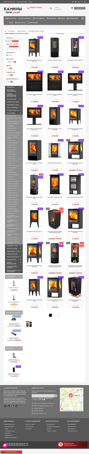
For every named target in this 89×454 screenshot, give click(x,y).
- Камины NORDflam (12, 183)
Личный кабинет (72, 424)
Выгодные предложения (11, 90)
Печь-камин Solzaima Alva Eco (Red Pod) (34, 61)
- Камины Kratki (11, 172)
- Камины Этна (11, 213)
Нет (10, 75)
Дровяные (11, 61)
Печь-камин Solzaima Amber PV (75, 60)
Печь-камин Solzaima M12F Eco (75, 197)
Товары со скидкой (51, 431)
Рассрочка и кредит (22, 1)
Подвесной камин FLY (14, 287)
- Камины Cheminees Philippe (12, 138)
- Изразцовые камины (13, 121)
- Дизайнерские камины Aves (13, 118)
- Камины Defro (11, 140)
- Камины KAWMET (12, 167)
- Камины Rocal (11, 190)
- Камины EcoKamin (12, 142)
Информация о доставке (11, 437)
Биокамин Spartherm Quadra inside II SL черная (14, 339)
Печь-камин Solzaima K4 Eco (55, 163)
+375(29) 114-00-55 (35, 7)
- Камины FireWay (11, 149)
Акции (11, 22)
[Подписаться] (55, 395)
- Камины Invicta (11, 158)
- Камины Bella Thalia (13, 135)
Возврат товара (29, 426)
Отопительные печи (13, 110)
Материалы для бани (14, 257)
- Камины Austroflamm (13, 132)
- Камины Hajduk (11, 154)
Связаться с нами (30, 424)
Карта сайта (29, 428)
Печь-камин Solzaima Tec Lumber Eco (75, 300)
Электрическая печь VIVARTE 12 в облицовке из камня (14, 360)
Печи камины (11, 113)
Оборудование (73, 18)
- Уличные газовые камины (12, 235)
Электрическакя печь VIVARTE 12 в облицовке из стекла (14, 374)
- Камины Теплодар (12, 240)
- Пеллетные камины (12, 228)
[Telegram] (12, 406)
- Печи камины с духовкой (11, 231)
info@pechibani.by (38, 408)
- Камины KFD (10, 170)
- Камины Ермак (11, 206)
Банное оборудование (12, 263)
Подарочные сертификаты (53, 426)
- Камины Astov (11, 130)
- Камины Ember (11, 145)
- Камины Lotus (11, 179)
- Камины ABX (10, 126)
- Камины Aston (11, 128)
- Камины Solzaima (12, 197)
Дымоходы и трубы (13, 251)
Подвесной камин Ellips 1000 (14, 303)
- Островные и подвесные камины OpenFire (12, 221)
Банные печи (12, 18)
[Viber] (16, 406)
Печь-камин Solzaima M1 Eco (55, 197)
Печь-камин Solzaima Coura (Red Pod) (55, 129)
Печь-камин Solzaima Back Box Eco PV (54, 95)
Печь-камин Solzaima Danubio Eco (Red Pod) (75, 129)
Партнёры (49, 428)
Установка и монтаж (10, 431)
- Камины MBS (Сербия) (13, 181)
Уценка (62, 18)
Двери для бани (12, 248)
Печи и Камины (40, 18)
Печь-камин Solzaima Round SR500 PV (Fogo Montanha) (75, 266)
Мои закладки (71, 428)
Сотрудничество (9, 435)
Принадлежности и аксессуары (13, 271)
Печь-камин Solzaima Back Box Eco (34, 95)
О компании (8, 433)
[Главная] (5, 31)
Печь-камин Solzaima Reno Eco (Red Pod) (34, 266)
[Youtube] (9, 406)
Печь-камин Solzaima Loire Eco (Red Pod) (75, 163)
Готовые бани (11, 259)
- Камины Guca (11, 152)
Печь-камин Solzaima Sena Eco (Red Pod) (54, 300)
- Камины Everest (12, 147)
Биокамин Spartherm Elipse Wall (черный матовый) (14, 324)
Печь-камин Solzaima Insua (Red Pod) (34, 163)
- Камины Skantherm (12, 195)
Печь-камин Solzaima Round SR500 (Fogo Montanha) (55, 266)
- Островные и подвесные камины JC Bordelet (13, 216)
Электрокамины (25, 18)
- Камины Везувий (12, 204)
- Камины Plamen (11, 188)
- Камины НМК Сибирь (13, 211)
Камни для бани (12, 254)
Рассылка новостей (72, 431)
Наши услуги (21, 22)
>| (58, 315)
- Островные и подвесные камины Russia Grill (12, 225)
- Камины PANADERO (12, 186)
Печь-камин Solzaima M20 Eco (34, 231)
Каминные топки (12, 245)
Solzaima (15, 41)
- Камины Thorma (12, 202)
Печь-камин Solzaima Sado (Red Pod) (34, 300)
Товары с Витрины (13, 102)
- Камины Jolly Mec (12, 161)
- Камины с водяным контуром (13, 243)
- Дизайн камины (11, 115)
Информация (33, 22)
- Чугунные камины (12, 237)
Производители (50, 424)
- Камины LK (10, 177)
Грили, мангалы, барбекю (12, 267)
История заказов (72, 426)
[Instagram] (5, 406)
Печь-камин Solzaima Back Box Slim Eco (75, 95)
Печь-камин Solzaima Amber (55, 60)
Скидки (31, 1)
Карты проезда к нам (9, 1)
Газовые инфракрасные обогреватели (11, 95)
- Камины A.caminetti (13, 123)
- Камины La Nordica (12, 174)
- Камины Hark (11, 156)
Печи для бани (11, 99)
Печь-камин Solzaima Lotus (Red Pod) (34, 198)
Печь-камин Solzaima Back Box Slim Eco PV (34, 129)
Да (9, 68)
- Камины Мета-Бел (12, 208)
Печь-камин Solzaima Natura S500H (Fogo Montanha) (55, 232)
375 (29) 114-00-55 (38, 411)
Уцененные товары (13, 105)
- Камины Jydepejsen (12, 165)
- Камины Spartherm (12, 199)
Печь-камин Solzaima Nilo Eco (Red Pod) (75, 232)
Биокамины (52, 18)
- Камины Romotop (12, 192)
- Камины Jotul (11, 163)
